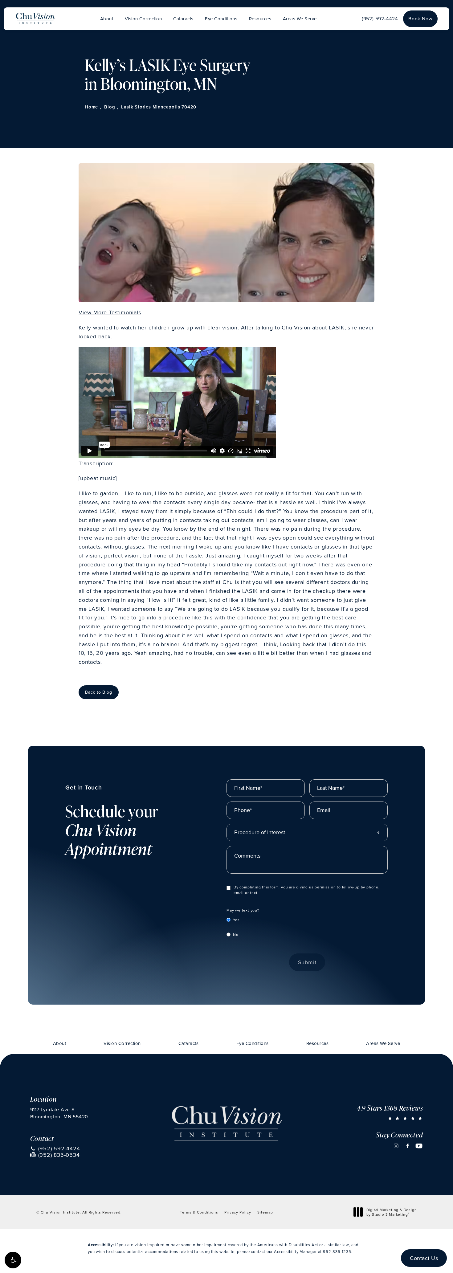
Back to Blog (98, 692)
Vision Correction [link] (143, 18)
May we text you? (242, 910)
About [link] (106, 18)
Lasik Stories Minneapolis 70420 (158, 107)
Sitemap (265, 1212)
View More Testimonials (110, 312)
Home (91, 107)
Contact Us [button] (424, 1258)
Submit (307, 962)
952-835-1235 (337, 1251)
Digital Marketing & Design (391, 1212)
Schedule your (111, 821)
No (236, 934)
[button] (13, 1260)
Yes (236, 919)
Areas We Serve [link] (300, 18)
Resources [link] (260, 18)
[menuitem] (106, 18)
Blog (109, 107)
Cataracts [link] (183, 18)
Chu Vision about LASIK (313, 327)
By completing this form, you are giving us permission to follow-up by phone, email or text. (307, 889)
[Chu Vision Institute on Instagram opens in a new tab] (396, 1146)
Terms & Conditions (199, 1212)
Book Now (420, 18)
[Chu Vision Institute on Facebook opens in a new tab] (407, 1146)
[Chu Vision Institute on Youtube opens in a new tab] (419, 1146)
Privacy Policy (237, 1212)
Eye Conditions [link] (221, 18)
